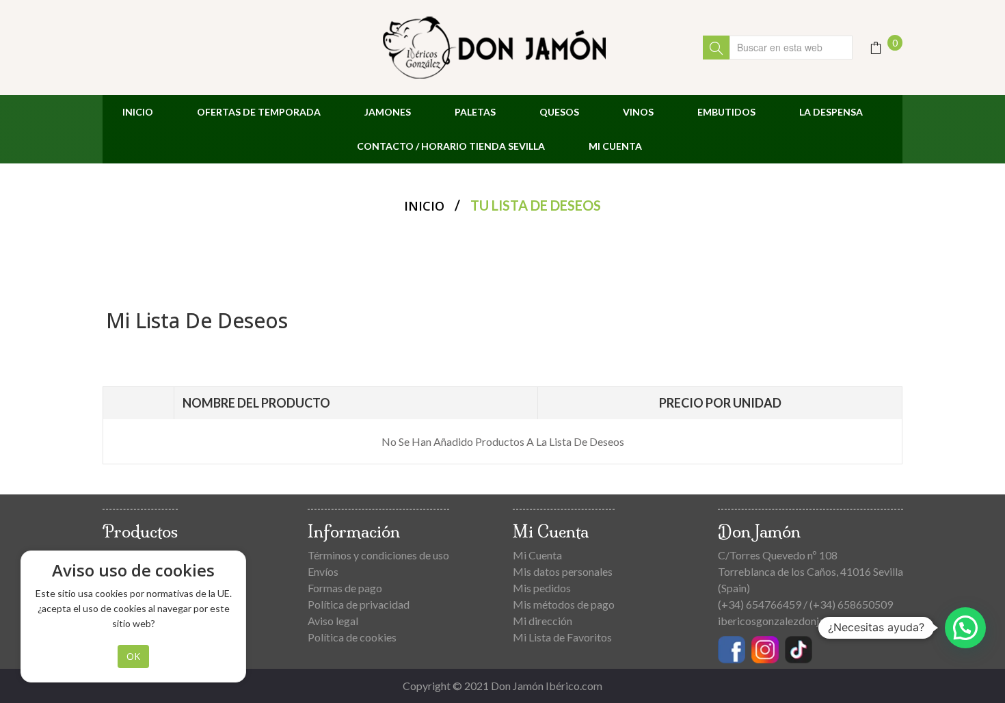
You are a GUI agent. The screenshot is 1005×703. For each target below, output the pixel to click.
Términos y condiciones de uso (378, 554)
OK (133, 656)
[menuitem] (137, 112)
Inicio (424, 206)
